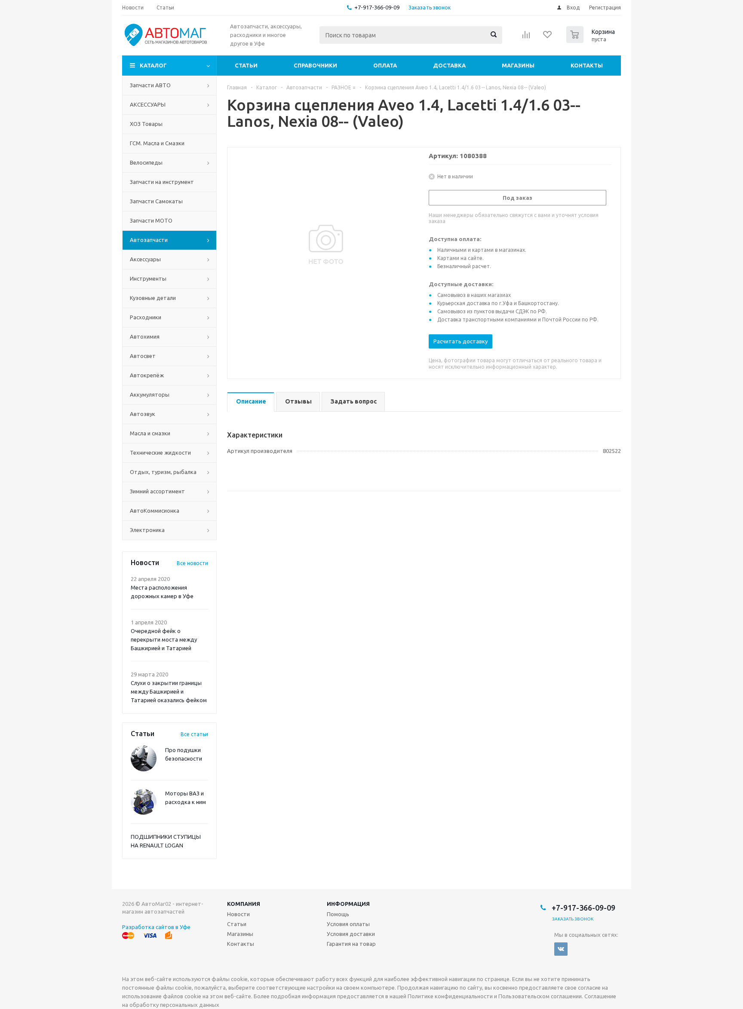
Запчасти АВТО (150, 85)
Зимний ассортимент (157, 491)
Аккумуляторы (149, 394)
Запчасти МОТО (151, 220)
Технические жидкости (160, 452)
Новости (238, 914)
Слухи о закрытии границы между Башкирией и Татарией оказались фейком (169, 691)
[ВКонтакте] (561, 949)
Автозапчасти (149, 240)
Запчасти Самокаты (156, 201)
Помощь (338, 914)
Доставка (449, 65)
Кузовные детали (153, 298)
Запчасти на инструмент (162, 182)
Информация (348, 904)
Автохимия (145, 336)
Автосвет (143, 356)
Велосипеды (146, 162)
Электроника (147, 530)
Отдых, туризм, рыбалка (163, 472)
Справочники (315, 65)
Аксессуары (145, 259)
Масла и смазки (150, 433)
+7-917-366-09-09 (376, 7)
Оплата (385, 65)
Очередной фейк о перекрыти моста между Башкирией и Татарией (164, 639)
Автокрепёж (147, 375)
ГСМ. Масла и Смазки (157, 143)
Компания (243, 904)
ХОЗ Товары (146, 124)
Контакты (587, 65)
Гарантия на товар (351, 944)
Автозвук (142, 414)
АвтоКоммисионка (154, 511)
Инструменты (148, 278)
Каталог (153, 65)
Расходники (145, 317)
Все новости (192, 563)
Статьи (246, 65)
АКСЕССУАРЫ (148, 104)
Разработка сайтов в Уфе (156, 927)
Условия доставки (351, 934)
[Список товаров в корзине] (591, 40)
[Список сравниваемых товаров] (526, 37)
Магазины (518, 65)
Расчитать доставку (460, 341)
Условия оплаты (348, 924)
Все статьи (194, 734)
